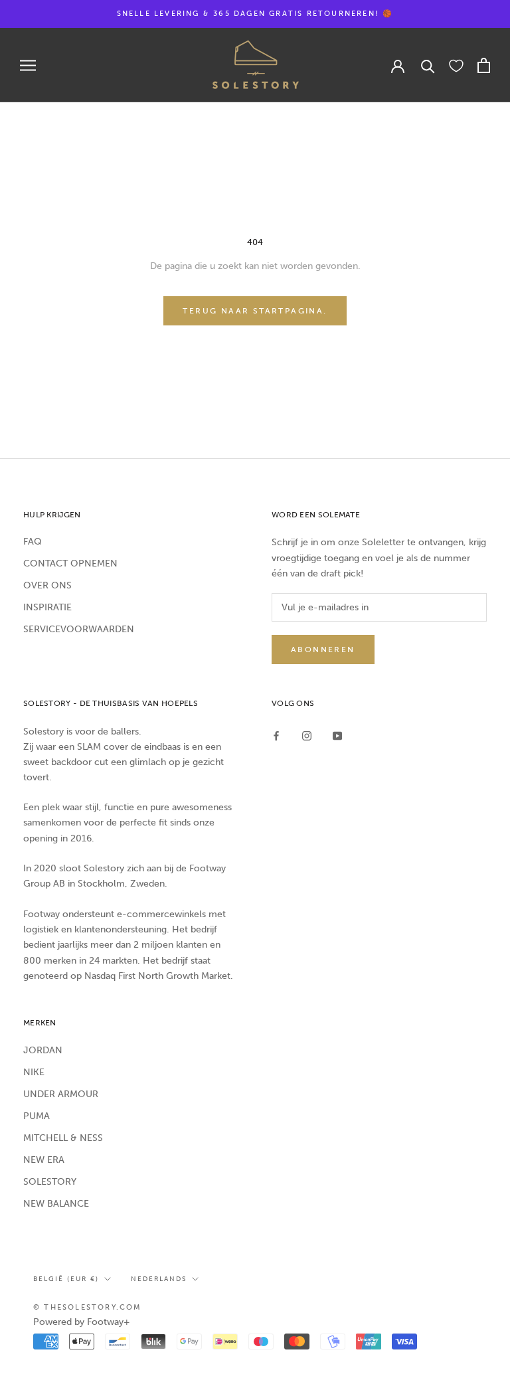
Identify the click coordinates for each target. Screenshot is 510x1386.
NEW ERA (43, 1160)
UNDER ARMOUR (60, 1094)
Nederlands (159, 1279)
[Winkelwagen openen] (483, 65)
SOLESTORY (49, 1181)
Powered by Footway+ (81, 1322)
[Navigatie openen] (28, 65)
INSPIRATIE (47, 607)
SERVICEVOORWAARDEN (78, 629)
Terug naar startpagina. (255, 310)
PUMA (36, 1116)
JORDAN (42, 1050)
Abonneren (323, 649)
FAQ (32, 541)
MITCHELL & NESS (63, 1138)
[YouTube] (337, 735)
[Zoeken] (428, 65)
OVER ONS (47, 585)
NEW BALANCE (56, 1203)
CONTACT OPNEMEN (70, 563)
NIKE (33, 1072)
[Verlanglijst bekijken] (456, 65)
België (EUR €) (66, 1279)
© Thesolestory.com (87, 1307)
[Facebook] (276, 735)
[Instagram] (306, 735)
